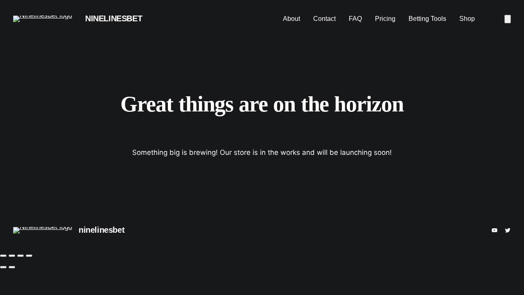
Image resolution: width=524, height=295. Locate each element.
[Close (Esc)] (29, 255)
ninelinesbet (113, 18)
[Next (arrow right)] (12, 267)
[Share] (20, 255)
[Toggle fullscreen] (12, 255)
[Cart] (507, 19)
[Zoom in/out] (3, 255)
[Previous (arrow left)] (3, 267)
